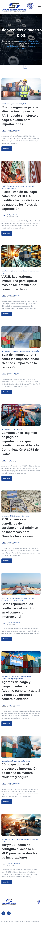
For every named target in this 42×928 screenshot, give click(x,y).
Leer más (6, 148)
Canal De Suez (6, 600)
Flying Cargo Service (14, 130)
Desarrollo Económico (9, 188)
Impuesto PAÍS (17, 104)
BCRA (3, 186)
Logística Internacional (20, 351)
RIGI (11, 516)
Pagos (19, 429)
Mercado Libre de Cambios (10, 676)
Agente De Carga (7, 679)
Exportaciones (12, 186)
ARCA (25, 104)
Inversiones (5, 516)
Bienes (14, 761)
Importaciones (6, 104)
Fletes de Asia (18, 600)
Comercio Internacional (25, 186)
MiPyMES (35, 839)
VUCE (3, 273)
